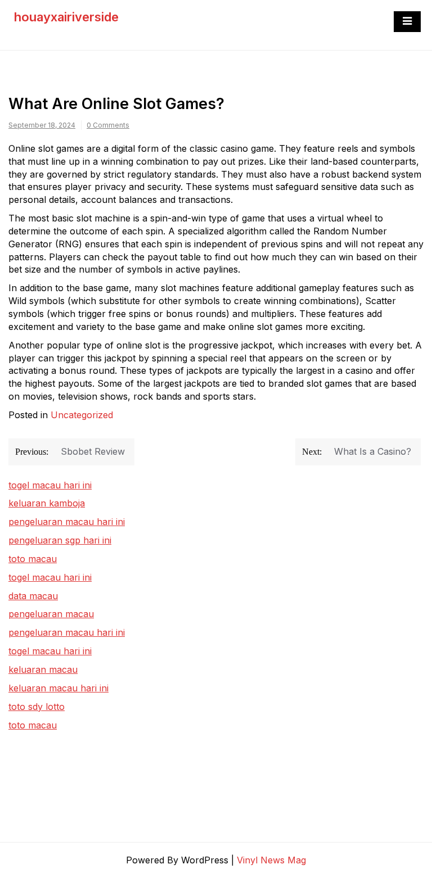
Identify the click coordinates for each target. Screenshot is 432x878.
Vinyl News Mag (271, 860)
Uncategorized (82, 414)
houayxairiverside (66, 17)
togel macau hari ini (50, 577)
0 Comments (108, 125)
